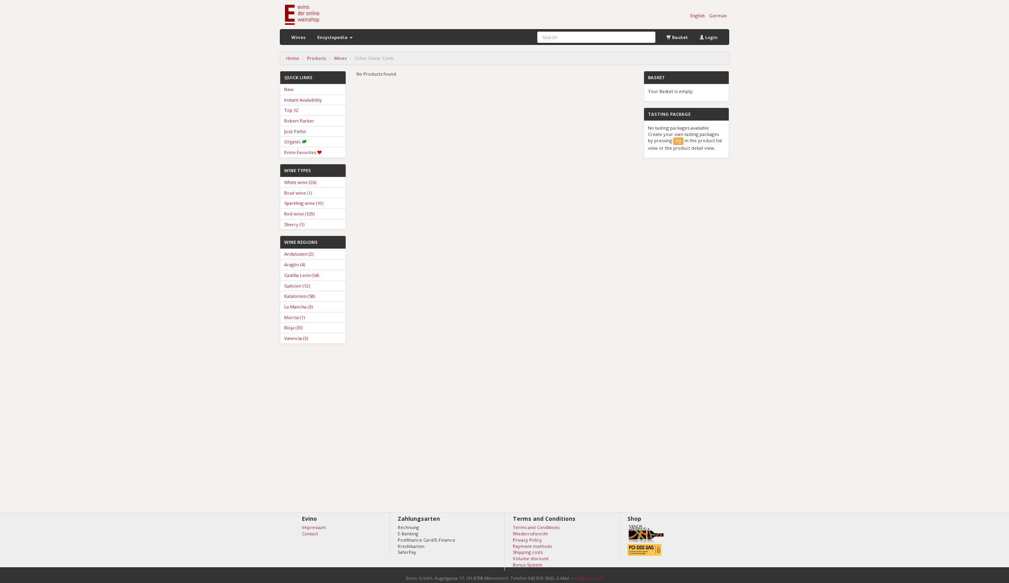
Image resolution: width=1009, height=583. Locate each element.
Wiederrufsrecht (530, 534)
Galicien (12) (297, 286)
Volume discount (531, 558)
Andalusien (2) (298, 254)
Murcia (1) (294, 317)
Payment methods (532, 546)
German (718, 16)
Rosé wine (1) (298, 193)
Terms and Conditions (536, 527)
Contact (310, 534)
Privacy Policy (527, 540)
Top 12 (291, 110)
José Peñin (295, 131)
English (697, 16)
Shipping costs (528, 552)
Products (316, 58)
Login (711, 37)
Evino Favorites (300, 152)
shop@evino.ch (586, 578)
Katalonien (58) (299, 296)
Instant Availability (303, 100)
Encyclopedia (333, 37)
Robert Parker (299, 121)
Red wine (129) (299, 214)
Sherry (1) (294, 224)
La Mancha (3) (298, 307)
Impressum (314, 527)
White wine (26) (300, 182)
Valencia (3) (296, 338)
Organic (292, 142)
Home (292, 58)
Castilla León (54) (301, 275)
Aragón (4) (294, 264)
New (289, 89)
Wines (298, 37)
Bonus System (527, 565)
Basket (679, 37)
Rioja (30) (293, 327)
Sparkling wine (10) (303, 203)
